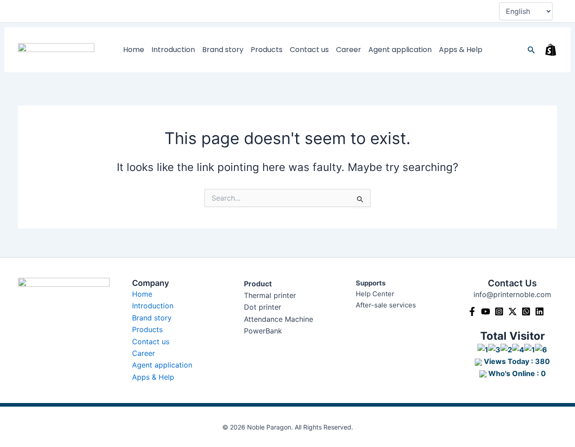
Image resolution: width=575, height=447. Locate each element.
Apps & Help (460, 49)
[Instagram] (499, 311)
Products (267, 49)
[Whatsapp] (526, 311)
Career (348, 49)
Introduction (173, 49)
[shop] (550, 50)
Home (133, 49)
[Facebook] (472, 311)
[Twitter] (512, 311)
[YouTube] (485, 311)
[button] (531, 50)
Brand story (222, 49)
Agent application (400, 49)
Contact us (309, 49)
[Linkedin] (539, 311)
